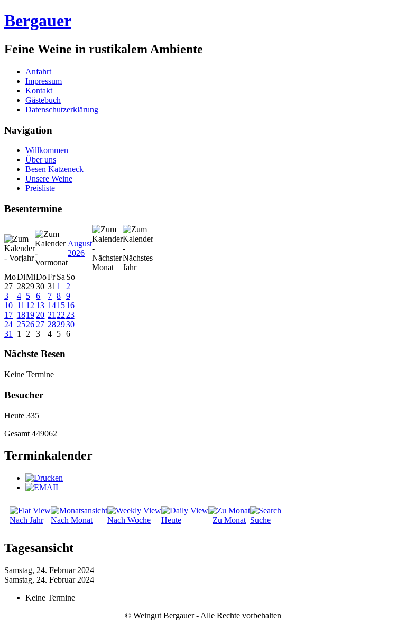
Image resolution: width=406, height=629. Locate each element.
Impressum (43, 81)
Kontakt (38, 90)
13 (40, 305)
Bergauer (37, 20)
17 (8, 314)
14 (52, 305)
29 (61, 324)
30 (70, 324)
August (80, 243)
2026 (76, 253)
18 (21, 314)
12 (30, 305)
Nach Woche (129, 520)
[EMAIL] (43, 487)
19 (30, 314)
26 (30, 324)
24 (8, 324)
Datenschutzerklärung (61, 109)
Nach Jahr (26, 520)
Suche (260, 520)
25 (21, 324)
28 (52, 324)
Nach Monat (72, 520)
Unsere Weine (48, 178)
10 (8, 305)
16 (70, 305)
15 (61, 305)
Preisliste (40, 188)
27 (40, 324)
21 (52, 314)
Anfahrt (38, 71)
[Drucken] (44, 477)
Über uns (40, 159)
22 (61, 314)
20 (40, 314)
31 (8, 333)
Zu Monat (229, 520)
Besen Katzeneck (54, 169)
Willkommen (46, 150)
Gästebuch (43, 100)
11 (21, 305)
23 (70, 314)
